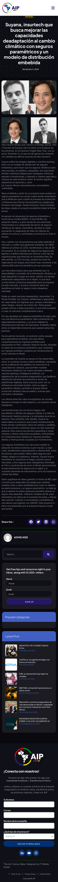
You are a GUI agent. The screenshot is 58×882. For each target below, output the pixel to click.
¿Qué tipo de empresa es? (16, 831)
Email (8, 589)
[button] (53, 8)
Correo (7, 810)
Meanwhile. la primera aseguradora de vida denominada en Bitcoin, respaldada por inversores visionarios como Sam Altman (36, 706)
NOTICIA (29, 17)
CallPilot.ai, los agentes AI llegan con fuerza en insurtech (34, 661)
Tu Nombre (9, 799)
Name (9, 579)
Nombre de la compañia (15, 821)
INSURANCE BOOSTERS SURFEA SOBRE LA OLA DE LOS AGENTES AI (34, 720)
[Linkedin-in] (22, 853)
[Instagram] (36, 853)
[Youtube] (29, 853)
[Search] (48, 554)
